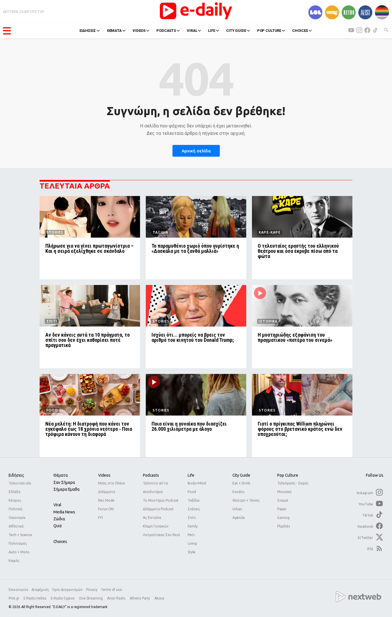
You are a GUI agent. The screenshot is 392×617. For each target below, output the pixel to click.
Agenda (238, 517)
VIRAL (192, 30)
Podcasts (151, 475)
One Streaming (91, 598)
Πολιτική (15, 509)
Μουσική (284, 492)
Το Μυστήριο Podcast (160, 500)
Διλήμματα (106, 492)
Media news (64, 512)
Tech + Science (20, 535)
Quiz (57, 525)
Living (192, 543)
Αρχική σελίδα (196, 150)
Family (193, 526)
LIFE (211, 30)
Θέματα (60, 475)
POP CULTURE (269, 30)
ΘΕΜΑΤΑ (114, 30)
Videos (104, 475)
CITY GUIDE (236, 30)
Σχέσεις (194, 509)
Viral (57, 504)
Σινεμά (282, 500)
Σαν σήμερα (64, 482)
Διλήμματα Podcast (158, 509)
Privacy (92, 590)
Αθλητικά (16, 526)
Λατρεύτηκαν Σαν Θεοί (161, 535)
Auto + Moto (19, 552)
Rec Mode (106, 500)
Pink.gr (14, 598)
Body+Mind (197, 483)
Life (191, 475)
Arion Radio (116, 598)
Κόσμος (15, 500)
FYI (100, 517)
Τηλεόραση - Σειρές (292, 483)
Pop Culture (287, 475)
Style (191, 552)
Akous (159, 598)
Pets (191, 535)
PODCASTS (166, 30)
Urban (237, 509)
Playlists (283, 526)
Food (192, 492)
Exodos (238, 492)
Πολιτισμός (18, 543)
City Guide (241, 475)
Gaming (283, 517)
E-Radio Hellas (35, 598)
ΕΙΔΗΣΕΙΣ (87, 30)
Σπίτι (192, 517)
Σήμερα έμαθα (66, 489)
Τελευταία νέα (20, 483)
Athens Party (140, 598)
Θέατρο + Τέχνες (246, 500)
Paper (282, 509)
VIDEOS (139, 30)
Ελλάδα (14, 492)
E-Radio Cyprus (63, 598)
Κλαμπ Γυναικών (155, 526)
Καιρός (14, 560)
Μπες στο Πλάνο (111, 483)
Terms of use (111, 590)
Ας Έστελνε (152, 517)
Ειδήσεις (16, 475)
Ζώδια (59, 519)
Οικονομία (17, 517)
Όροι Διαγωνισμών (67, 590)
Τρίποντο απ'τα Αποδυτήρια (155, 487)
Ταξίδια (193, 500)
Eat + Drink (241, 483)
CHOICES (300, 30)
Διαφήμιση (40, 590)
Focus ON (106, 509)
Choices (60, 541)
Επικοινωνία (18, 590)
